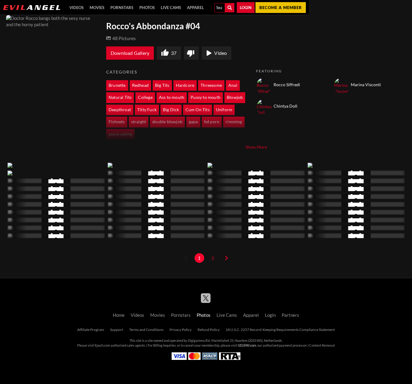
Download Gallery (130, 53)
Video (220, 53)
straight (138, 121)
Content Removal (322, 345)
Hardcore (185, 85)
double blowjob (167, 121)
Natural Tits (120, 97)
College (145, 97)
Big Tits (162, 85)
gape (193, 121)
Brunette (117, 85)
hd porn (211, 121)
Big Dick (171, 109)
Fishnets (117, 121)
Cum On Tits (197, 109)
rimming (234, 121)
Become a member (280, 7)
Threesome (211, 85)
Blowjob (235, 97)
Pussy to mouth (205, 97)
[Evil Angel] (31, 7)
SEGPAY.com (247, 345)
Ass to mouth (171, 97)
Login (246, 7)
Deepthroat (120, 109)
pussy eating (120, 134)
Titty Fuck (147, 109)
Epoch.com (102, 345)
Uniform (224, 109)
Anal (232, 85)
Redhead (140, 85)
